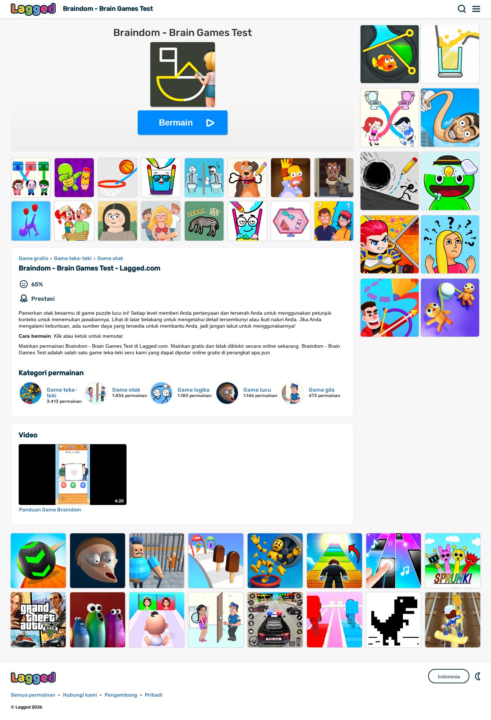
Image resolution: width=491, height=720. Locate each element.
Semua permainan (33, 695)
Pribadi (153, 695)
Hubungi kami (80, 695)
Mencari (462, 9)
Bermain (176, 122)
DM (478, 676)
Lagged (34, 9)
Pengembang (121, 695)
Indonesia (449, 676)
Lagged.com (34, 678)
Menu (476, 9)
